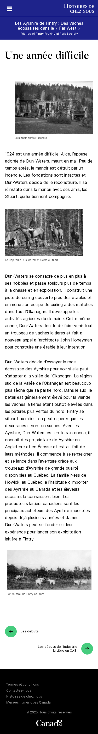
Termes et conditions (22, 684)
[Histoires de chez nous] (81, 8)
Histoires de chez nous (24, 696)
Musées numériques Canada (28, 702)
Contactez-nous (18, 690)
